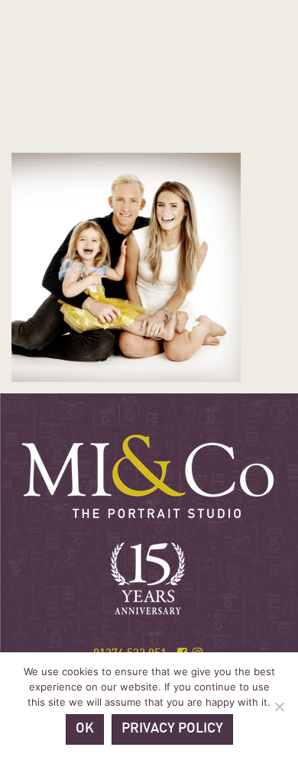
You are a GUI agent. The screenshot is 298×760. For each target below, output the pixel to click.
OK (85, 729)
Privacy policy (172, 729)
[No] (279, 706)
